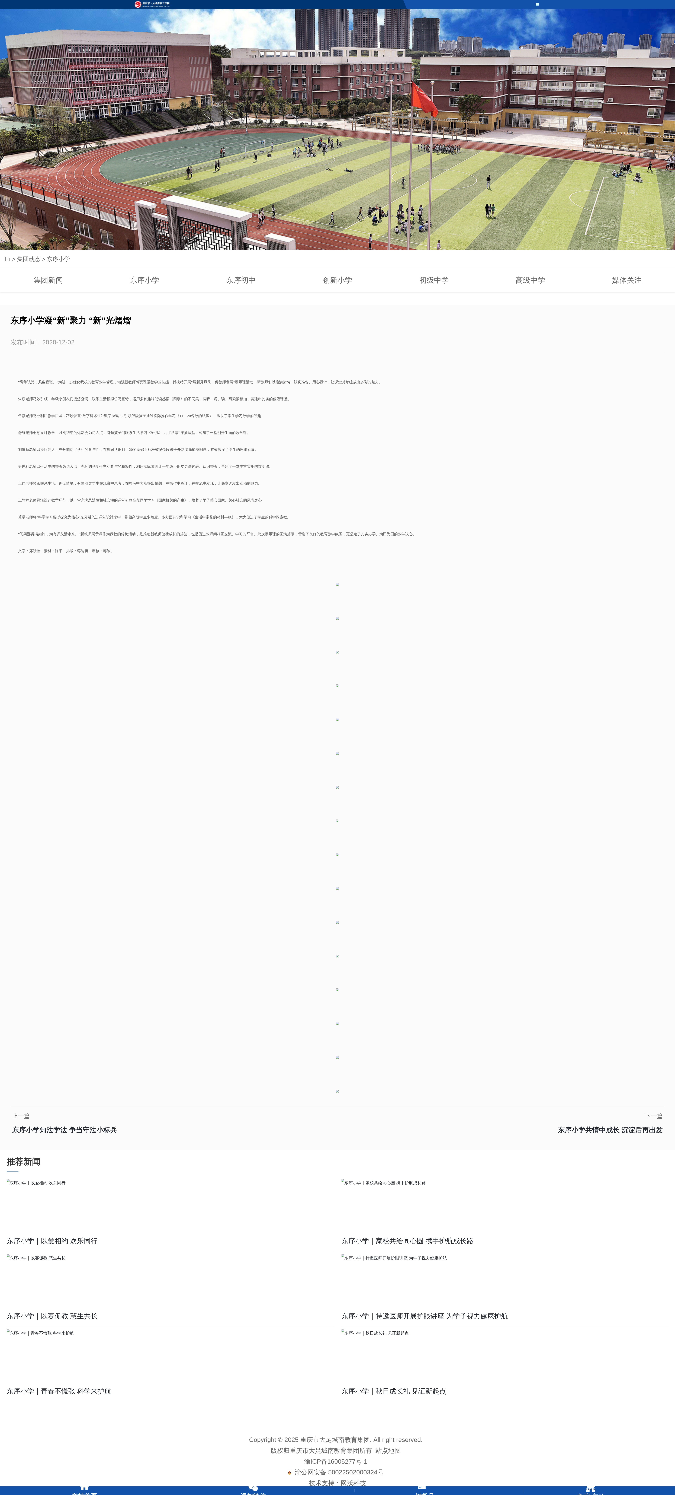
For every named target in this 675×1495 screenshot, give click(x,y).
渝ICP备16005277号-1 (335, 1462)
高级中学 (530, 281)
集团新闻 (48, 281)
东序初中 (241, 281)
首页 (7, 260)
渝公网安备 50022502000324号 (337, 1473)
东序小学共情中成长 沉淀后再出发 (610, 1131)
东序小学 (144, 281)
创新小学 (337, 281)
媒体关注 (627, 281)
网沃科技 (353, 1484)
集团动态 (28, 259)
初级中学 (434, 281)
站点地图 (388, 1451)
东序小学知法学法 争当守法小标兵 (64, 1131)
